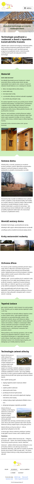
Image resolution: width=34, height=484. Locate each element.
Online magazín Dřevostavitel (21, 479)
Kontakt (20, 473)
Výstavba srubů (9, 479)
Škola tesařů (25, 477)
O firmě (13, 473)
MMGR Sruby (17, 477)
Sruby (6, 469)
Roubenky (14, 469)
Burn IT (21, 482)
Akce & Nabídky (24, 469)
